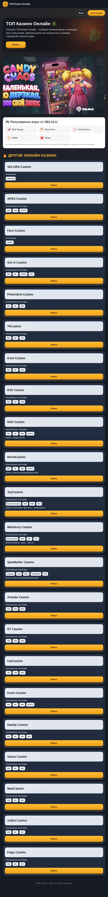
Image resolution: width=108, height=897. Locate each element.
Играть (15, 44)
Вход (81, 13)
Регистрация (96, 13)
